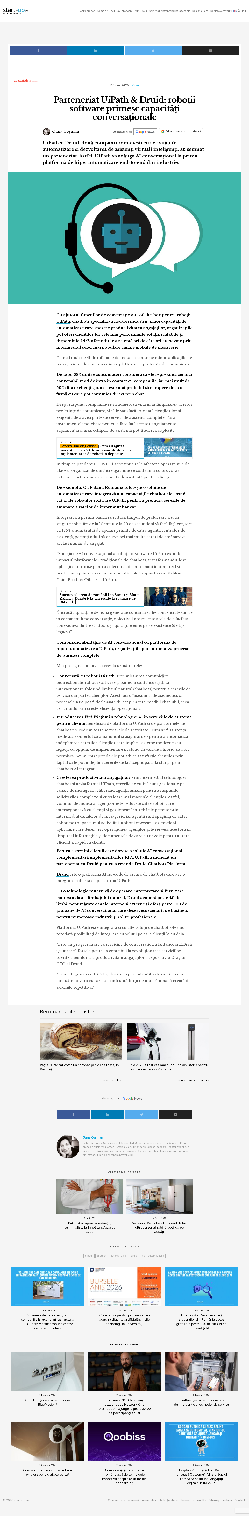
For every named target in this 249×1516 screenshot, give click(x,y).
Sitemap (214, 1500)
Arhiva (227, 1500)
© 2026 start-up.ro (16, 1500)
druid (134, 1255)
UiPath (63, 321)
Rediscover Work (220, 10)
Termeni (193, 1500)
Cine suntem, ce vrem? (123, 1500)
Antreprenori (87, 10)
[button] (239, 11)
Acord (160, 1500)
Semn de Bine (105, 10)
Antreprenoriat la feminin (175, 10)
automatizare (118, 1255)
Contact (240, 1500)
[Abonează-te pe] (145, 131)
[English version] (235, 11)
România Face (200, 10)
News (135, 85)
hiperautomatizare (153, 1255)
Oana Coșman (65, 131)
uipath (89, 1255)
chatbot (101, 1255)
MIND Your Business (147, 10)
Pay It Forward (124, 10)
